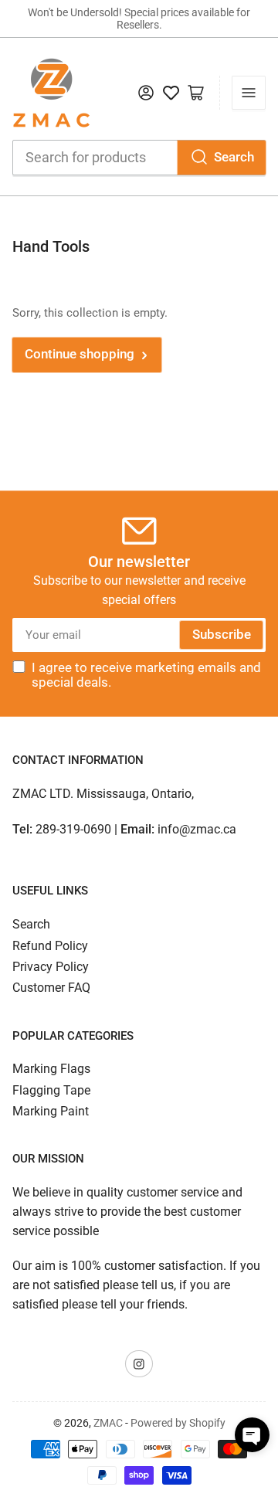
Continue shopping (79, 354)
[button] (252, 1434)
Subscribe (221, 634)
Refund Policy (50, 946)
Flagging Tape (51, 1090)
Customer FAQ (51, 987)
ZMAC (108, 1423)
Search (234, 157)
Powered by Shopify (178, 1423)
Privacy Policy (50, 966)
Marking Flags (51, 1068)
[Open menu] (249, 93)
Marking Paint (50, 1111)
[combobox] (139, 157)
